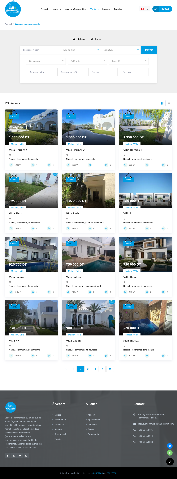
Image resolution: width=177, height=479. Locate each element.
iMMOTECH (98, 473)
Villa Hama (130, 277)
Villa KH (14, 340)
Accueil (44, 8)
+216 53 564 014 (145, 436)
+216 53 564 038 (145, 442)
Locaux (106, 8)
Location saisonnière (75, 8)
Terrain (57, 439)
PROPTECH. (112, 473)
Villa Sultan (73, 277)
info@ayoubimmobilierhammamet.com (156, 424)
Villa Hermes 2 (75, 150)
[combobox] (144, 8)
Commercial (60, 434)
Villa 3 (127, 213)
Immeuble (59, 424)
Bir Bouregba (91, 350)
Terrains (118, 8)
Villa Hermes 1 (132, 150)
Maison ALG (131, 340)
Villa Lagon (73, 340)
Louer (55, 8)
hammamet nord (93, 286)
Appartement (60, 419)
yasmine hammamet (94, 222)
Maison (57, 415)
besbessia (33, 159)
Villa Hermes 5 (18, 150)
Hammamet (21, 159)
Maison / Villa (17, 144)
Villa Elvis (15, 213)
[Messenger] (170, 446)
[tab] (162, 103)
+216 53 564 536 (145, 430)
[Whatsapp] (170, 453)
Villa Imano (16, 277)
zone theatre (34, 222)
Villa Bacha (73, 213)
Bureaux (58, 429)
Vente (93, 8)
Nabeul (12, 159)
